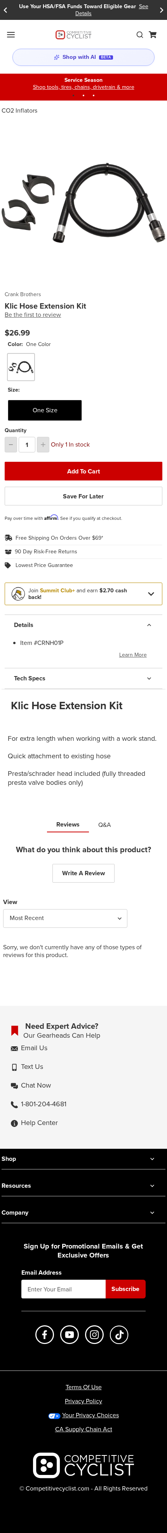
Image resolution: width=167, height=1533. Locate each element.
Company (15, 1212)
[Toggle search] (139, 34)
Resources (16, 1185)
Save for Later (83, 496)
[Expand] (151, 594)
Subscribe (125, 1288)
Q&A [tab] (104, 824)
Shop (9, 1158)
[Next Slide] (161, 10)
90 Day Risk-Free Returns (46, 551)
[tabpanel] (83, 908)
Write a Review (83, 873)
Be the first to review (33, 315)
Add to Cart (83, 471)
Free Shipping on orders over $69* (59, 538)
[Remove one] (11, 444)
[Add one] (43, 444)
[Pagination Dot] (73, 95)
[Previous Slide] (5, 10)
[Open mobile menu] (11, 34)
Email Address (41, 1273)
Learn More (133, 655)
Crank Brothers (23, 294)
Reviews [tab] (68, 824)
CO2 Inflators (19, 110)
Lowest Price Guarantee (44, 565)
